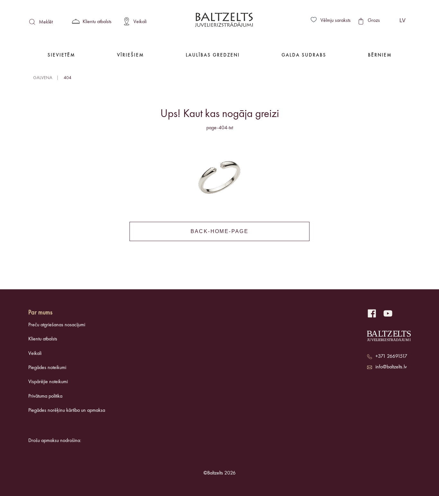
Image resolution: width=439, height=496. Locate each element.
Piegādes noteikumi (47, 367)
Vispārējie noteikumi (48, 381)
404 (67, 78)
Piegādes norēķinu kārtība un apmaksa (66, 410)
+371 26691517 (391, 356)
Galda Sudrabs (304, 55)
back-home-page (220, 231)
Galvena (42, 78)
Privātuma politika (45, 396)
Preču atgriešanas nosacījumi (56, 325)
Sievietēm (61, 55)
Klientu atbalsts (42, 339)
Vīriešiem (130, 55)
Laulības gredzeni (213, 55)
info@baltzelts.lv (391, 367)
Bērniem (380, 55)
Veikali (34, 353)
